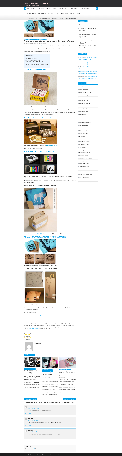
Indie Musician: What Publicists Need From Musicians (47, 374)
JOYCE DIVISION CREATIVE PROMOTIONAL (34, 61)
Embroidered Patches (84, 119)
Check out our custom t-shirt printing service (34, 315)
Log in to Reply (28, 413)
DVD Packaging (42, 13)
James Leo (31, 407)
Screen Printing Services (84, 163)
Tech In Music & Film (57, 16)
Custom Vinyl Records (57, 18)
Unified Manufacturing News (71, 16)
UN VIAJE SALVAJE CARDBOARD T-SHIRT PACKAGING (37, 64)
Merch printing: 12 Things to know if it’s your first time (87, 35)
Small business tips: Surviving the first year (70, 399)
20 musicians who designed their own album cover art (87, 29)
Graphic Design (64, 13)
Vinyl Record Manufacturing (43, 18)
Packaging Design (46, 16)
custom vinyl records (33, 328)
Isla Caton (30, 418)
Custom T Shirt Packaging (80, 11)
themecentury (61, 454)
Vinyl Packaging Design (85, 16)
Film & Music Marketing (53, 13)
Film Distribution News (84, 144)
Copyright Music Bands (84, 97)
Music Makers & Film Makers (33, 16)
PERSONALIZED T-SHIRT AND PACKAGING (34, 63)
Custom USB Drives (31, 13)
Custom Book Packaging (84, 103)
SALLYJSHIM (39, 233)
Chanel (81, 57)
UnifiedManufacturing (36, 3)
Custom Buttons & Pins (33, 11)
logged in (33, 448)
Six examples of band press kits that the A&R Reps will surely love (31, 399)
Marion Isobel (44, 379)
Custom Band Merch (84, 8)
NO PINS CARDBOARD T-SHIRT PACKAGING (34, 66)
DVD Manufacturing (83, 133)
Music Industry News (75, 13)
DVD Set (81, 139)
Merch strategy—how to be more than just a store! (87, 46)
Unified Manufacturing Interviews (86, 172)
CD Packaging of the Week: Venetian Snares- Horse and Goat (67, 372)
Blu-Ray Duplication (83, 89)
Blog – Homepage (31, 8)
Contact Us (41, 8)
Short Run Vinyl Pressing (70, 18)
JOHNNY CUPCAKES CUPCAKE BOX (33, 60)
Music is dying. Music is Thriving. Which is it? (30, 371)
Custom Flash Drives (46, 11)
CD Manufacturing (72, 8)
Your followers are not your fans (86, 24)
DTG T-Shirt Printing (83, 130)
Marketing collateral (83, 150)
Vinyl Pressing (30, 18)
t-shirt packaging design (51, 145)
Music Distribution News (84, 152)
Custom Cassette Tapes (84, 108)
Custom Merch (56, 11)
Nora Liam (30, 430)
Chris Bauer (35, 43)
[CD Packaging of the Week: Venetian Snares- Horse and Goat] (67, 362)
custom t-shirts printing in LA (38, 46)
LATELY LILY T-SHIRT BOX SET (31, 58)
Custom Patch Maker (67, 11)
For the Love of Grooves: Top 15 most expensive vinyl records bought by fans (88, 41)
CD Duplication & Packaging (59, 8)
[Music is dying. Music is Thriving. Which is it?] (32, 362)
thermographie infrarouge (85, 71)
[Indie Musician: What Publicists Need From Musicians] (50, 362)
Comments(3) (43, 43)
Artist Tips (48, 8)
